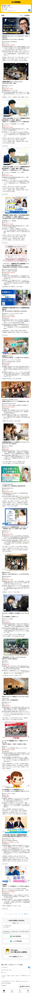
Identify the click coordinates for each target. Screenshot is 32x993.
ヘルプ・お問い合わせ (5, 981)
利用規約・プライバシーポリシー (22, 981)
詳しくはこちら (7, 932)
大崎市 (12, 975)
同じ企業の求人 (5, 145)
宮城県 (8, 975)
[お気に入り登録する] (28, 32)
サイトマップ (12, 981)
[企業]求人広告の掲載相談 (6, 983)
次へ (25, 914)
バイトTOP (3, 975)
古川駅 (17, 975)
